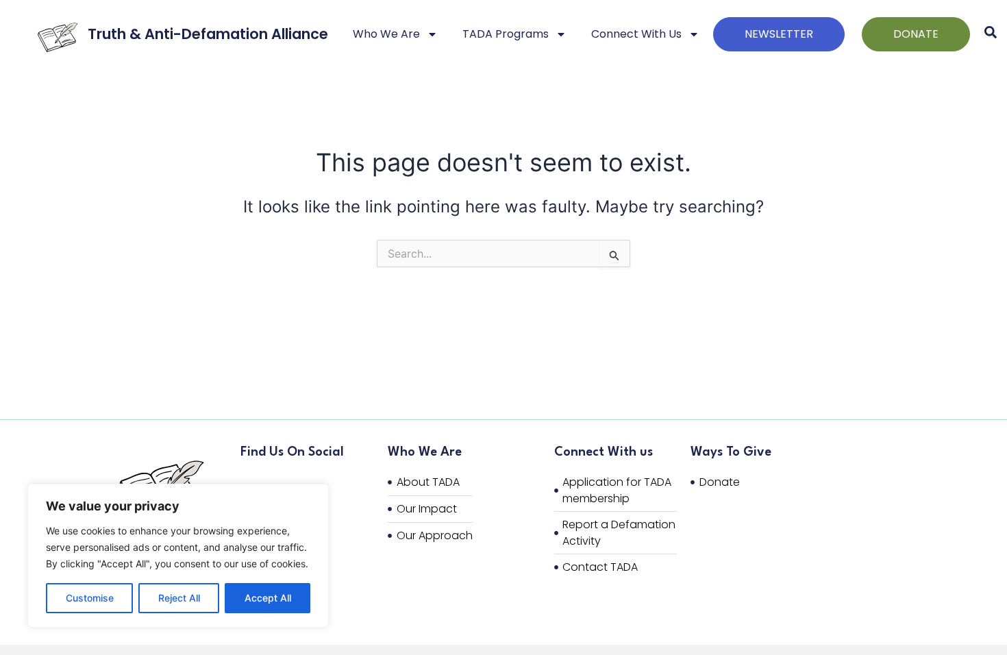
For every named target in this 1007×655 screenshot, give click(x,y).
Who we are (386, 34)
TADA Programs (505, 34)
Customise (90, 598)
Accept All (268, 598)
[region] (178, 556)
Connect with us (636, 34)
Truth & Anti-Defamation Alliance (208, 34)
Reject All (179, 598)
